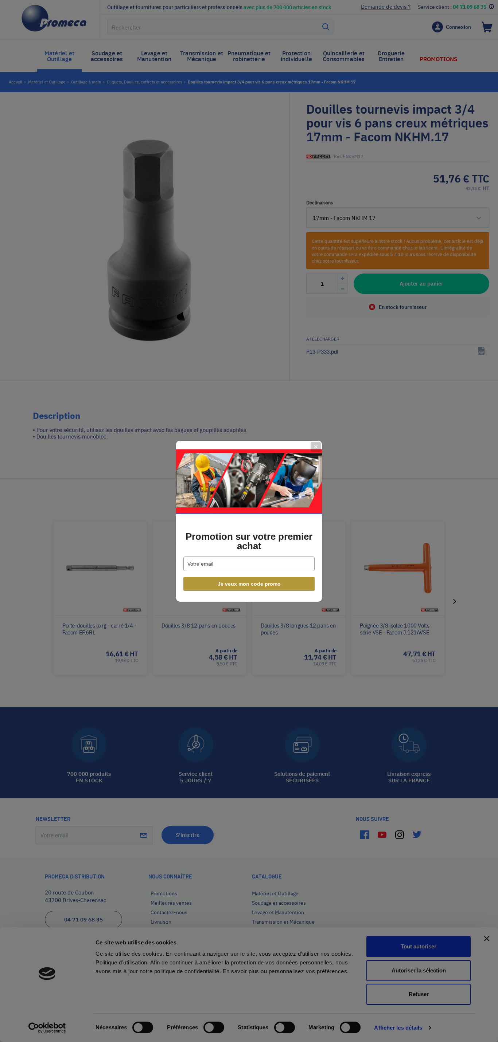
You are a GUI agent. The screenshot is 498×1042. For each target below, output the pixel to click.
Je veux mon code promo (249, 584)
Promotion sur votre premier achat (249, 541)
